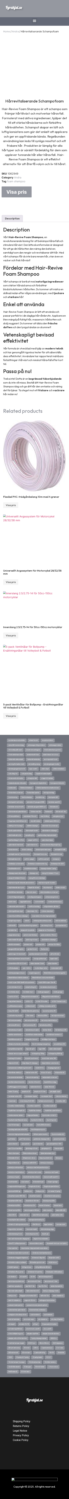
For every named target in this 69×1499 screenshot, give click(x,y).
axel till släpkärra (14, 1300)
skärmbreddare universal (49, 892)
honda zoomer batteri (16, 1115)
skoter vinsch (60, 887)
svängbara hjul (58, 816)
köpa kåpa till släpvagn (30, 1063)
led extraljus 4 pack (15, 1030)
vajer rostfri (33, 769)
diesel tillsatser (44, 1205)
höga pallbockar (32, 1115)
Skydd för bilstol (33, 887)
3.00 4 (36, 1348)
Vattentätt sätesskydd (16, 759)
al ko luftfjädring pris (16, 1333)
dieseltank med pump (52, 1196)
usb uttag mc (13, 773)
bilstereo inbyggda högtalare (18, 1257)
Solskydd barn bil (14, 859)
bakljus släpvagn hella (51, 1291)
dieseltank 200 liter (15, 1201)
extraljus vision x (46, 1163)
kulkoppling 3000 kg (55, 1053)
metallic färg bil (30, 987)
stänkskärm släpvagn (49, 830)
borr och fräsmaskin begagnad (19, 1239)
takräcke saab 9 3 (54, 802)
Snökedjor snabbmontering (37, 864)
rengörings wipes (15, 920)
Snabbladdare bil (14, 868)
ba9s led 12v (45, 1295)
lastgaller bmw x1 (32, 1039)
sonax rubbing (27, 849)
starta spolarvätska (15, 830)
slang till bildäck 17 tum (50, 873)
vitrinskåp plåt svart (15, 750)
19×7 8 (51, 1352)
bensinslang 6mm (45, 1276)
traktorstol (12, 788)
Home (6, 31)
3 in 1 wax (59, 1348)
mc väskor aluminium (48, 987)
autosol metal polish (16, 1305)
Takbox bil (48, 811)
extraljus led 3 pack (51, 1172)
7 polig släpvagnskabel (39, 1338)
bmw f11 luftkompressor (17, 1243)
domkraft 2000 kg (14, 1191)
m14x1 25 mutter (42, 1001)
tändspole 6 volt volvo (16, 802)
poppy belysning (14, 935)
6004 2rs (53, 1338)
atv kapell (12, 1324)
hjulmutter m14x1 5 (49, 1115)
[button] (34, 20)
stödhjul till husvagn (16, 826)
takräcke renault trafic (16, 807)
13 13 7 (48, 1357)
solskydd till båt (60, 849)
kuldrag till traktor (15, 1058)
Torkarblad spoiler (33, 792)
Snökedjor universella (16, 864)
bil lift (33, 1276)
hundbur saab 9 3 (34, 1106)
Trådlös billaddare (26, 788)
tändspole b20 (53, 797)
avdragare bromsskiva (47, 1300)
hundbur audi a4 (49, 1106)
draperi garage (53, 1182)
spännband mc (32, 845)
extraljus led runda (34, 1172)
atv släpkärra (42, 1319)
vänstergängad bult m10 (17, 769)
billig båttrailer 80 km (42, 1267)
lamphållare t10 (59, 1044)
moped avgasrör (34, 973)
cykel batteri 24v (57, 1215)
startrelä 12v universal (50, 826)
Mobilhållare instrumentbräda (42, 977)
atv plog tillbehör (57, 1319)
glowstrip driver (59, 1139)
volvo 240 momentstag (16, 745)
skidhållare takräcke (15, 892)
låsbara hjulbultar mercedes (18, 1044)
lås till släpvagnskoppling (41, 1044)
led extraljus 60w (45, 1025)
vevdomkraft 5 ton (33, 754)
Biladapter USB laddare (54, 1272)
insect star (12, 1101)
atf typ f (35, 1324)
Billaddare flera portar (16, 1272)
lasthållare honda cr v (54, 1034)
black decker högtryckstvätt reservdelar (34, 1248)
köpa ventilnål (13, 1063)
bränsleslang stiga (47, 1229)
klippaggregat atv (53, 1068)
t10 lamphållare (14, 816)
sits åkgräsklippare (34, 897)
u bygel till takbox (47, 778)
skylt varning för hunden (46, 883)
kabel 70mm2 (49, 1087)
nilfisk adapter (13, 968)
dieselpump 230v (49, 1201)
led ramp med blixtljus (49, 1020)
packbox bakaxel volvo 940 (37, 954)
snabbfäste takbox (30, 868)
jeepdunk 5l (26, 1091)
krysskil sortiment (31, 1058)
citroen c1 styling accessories (18, 1224)
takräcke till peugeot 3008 (35, 802)
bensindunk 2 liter (34, 1281)
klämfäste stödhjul (15, 1072)
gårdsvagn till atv (31, 1148)
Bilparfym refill (54, 1257)
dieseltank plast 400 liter (17, 1196)
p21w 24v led (55, 954)
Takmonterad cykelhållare (17, 811)
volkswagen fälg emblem (36, 745)
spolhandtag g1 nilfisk (16, 840)
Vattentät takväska (33, 759)
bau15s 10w (43, 1286)
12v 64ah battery (50, 1362)
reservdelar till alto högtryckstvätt (43, 916)
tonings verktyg (49, 792)
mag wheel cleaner (15, 1001)
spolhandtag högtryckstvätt (47, 835)
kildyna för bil (59, 1072)
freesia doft (58, 1148)
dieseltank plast (35, 1196)
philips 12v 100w (54, 944)
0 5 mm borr (25, 1371)
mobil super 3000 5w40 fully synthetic (21, 982)
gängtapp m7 (46, 1148)
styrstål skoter (35, 821)
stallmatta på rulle (15, 835)
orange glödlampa (40, 958)
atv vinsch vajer (29, 1319)
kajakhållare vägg (50, 1082)
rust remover (39, 901)
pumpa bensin (61, 925)
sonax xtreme (13, 849)
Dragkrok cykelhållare (51, 1186)
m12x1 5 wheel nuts (58, 1001)
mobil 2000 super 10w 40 (46, 982)
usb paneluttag (27, 773)
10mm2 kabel (39, 1367)
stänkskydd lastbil (32, 830)
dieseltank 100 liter (32, 1201)
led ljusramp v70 (29, 1025)
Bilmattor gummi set (37, 1262)
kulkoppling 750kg (38, 1053)
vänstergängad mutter (51, 764)
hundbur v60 (60, 1101)
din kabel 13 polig (54, 1191)
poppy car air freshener (46, 930)
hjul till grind (51, 1120)
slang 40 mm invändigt (37, 878)
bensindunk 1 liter (51, 1281)
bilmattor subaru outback (17, 1262)
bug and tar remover (15, 1229)
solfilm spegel (29, 859)
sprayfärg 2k (29, 835)
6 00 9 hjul (31, 1343)
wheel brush (33, 740)
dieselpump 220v (14, 1205)
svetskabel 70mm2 (30, 816)
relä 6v (27, 920)
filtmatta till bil (14, 1158)
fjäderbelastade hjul (48, 1153)
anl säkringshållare (15, 1329)
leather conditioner (15, 1034)
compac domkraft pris (36, 1220)
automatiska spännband (17, 1310)
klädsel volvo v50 (31, 1072)
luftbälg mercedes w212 (47, 1006)
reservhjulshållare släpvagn (18, 916)
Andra (15, 31)
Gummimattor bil (58, 1134)
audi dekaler (48, 1314)
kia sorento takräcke (15, 1077)
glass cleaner (13, 1144)
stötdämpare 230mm (52, 821)
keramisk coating (32, 1077)
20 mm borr (26, 1352)
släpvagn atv (34, 873)
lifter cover (30, 1015)
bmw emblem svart (36, 1243)
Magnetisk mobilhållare (50, 996)
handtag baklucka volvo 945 (18, 1129)
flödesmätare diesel (30, 1153)
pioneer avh (28, 944)
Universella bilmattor (16, 778)
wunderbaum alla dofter (17, 740)
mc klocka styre (14, 992)
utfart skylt (45, 769)
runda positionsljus (55, 901)
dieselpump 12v (29, 1205)
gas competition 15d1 (54, 1144)
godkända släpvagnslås (42, 1139)
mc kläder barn (28, 992)
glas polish (25, 1144)
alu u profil (47, 1329)
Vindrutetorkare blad (16, 754)
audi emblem (35, 1314)
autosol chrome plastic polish (37, 1305)
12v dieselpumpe (34, 1362)
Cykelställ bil (24, 1215)
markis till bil (13, 996)
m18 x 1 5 (29, 1001)
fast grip (58, 1158)
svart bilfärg (45, 816)
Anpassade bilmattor (49, 1324)
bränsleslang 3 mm (15, 1234)
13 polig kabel (37, 1357)
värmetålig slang (34, 764)
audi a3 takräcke (14, 1319)
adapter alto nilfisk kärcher (18, 1338)
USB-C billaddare (58, 769)
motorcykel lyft (56, 968)
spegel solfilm (33, 840)
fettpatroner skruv (29, 1158)
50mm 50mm (44, 1343)
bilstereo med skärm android (18, 1253)
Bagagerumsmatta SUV (28, 1295)
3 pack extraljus (47, 1348)
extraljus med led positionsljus (37, 1167)
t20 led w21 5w (61, 811)
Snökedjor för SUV (57, 864)
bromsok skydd (31, 1229)
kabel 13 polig (13, 1091)
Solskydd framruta (40, 854)
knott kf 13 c (40, 1068)
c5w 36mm (36, 1224)
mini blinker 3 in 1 (15, 987)
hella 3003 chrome (43, 1125)
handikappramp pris (38, 1129)
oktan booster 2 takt (37, 963)
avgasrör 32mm (30, 1300)
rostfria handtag (34, 906)
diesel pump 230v (14, 1210)
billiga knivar (26, 1267)
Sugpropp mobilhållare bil (17, 821)
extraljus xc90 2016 (29, 1163)
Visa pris (16, 192)
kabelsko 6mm (35, 1087)
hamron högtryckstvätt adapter (19, 1134)
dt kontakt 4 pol (38, 1182)
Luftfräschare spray (15, 1006)
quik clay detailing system (28, 925)
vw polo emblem (47, 740)
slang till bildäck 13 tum (17, 878)
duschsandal (13, 1182)
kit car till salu (46, 1072)
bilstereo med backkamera (42, 1253)
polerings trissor (32, 939)
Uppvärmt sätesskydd (43, 773)
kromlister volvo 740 (49, 1058)
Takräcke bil (54, 807)
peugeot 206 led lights (16, 949)
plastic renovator (14, 944)
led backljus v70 (60, 1030)
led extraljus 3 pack (32, 1030)
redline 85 (12, 925)
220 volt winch (13, 1352)
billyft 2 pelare (13, 1267)
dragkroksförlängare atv (17, 1186)
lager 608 (42, 1049)
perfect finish (32, 949)
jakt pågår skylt (55, 1091)
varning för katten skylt (16, 764)
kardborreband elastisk (16, 1082)
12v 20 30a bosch (14, 1367)
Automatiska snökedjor (37, 1310)
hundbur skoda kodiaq (16, 1106)
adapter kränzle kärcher (51, 1333)
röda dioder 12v (32, 911)
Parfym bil (44, 949)
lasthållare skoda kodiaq (34, 1034)
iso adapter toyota (31, 1096)
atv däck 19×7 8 (24, 1324)
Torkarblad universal (16, 792)
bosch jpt (45, 1234)
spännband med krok (16, 845)
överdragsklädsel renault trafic (19, 958)
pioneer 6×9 (40, 944)
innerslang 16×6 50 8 (27, 1101)
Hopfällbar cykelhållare (53, 1110)
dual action (25, 1182)
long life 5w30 (13, 1011)
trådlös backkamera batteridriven (47, 788)
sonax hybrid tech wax (43, 849)
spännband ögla (47, 840)
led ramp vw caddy (15, 1020)
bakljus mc (12, 1295)
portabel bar (13, 930)
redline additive (60, 920)
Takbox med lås (35, 811)
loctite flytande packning (30, 1011)
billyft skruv (53, 1262)
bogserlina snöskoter (41, 1239)
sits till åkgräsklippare (16, 897)
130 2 (10, 1357)
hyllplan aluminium (45, 1101)
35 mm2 (27, 1348)
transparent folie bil (57, 783)
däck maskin (47, 1210)
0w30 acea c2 (13, 1371)
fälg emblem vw (14, 1163)
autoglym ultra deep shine (17, 1314)
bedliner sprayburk (15, 1286)
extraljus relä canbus (16, 1167)
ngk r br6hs (26, 968)
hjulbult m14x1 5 (37, 1120)
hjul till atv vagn (14, 1125)
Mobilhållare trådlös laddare (18, 977)
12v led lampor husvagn (17, 1362)
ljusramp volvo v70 (49, 1011)
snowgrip (56, 859)
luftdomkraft (30, 1006)
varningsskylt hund (50, 759)
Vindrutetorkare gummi (52, 750)
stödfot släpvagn (32, 826)
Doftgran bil (40, 1191)
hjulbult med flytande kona (18, 1120)
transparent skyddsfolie (38, 783)
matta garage (57, 992)
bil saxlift (23, 1276)
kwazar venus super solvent (18, 1053)
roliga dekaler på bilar (51, 906)
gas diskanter (38, 1144)
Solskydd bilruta (56, 854)
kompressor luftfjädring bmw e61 (20, 1068)
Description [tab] (12, 218)
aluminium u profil (33, 1329)
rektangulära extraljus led (42, 920)
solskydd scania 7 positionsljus (19, 854)
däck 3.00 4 (12, 1215)
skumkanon (47, 887)
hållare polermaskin (41, 1134)
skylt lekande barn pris (16, 887)
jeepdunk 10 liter (40, 1091)
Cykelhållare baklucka (40, 1215)
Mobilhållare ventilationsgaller (54, 973)
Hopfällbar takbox (35, 1110)
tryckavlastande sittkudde (17, 783)
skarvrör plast (31, 892)
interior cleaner (61, 1096)
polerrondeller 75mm (48, 935)
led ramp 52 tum (14, 1025)
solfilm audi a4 (43, 859)
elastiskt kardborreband (31, 1177)
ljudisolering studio (15, 1015)
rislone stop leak (47, 911)
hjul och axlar (28, 1125)
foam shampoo (16, 181)
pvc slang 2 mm (46, 925)
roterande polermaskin (16, 906)
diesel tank (58, 1205)
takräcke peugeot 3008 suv (37, 807)
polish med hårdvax (30, 935)
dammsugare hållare (32, 1210)
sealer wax (12, 901)
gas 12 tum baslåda (15, 1148)
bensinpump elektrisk (16, 1281)
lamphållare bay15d (15, 1049)
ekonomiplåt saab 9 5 (51, 1177)
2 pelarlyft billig (39, 1352)
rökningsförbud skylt (16, 911)
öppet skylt (53, 958)
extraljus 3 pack (14, 1177)
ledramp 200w (42, 1015)
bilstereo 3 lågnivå (38, 1257)
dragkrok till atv (34, 1186)
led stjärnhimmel (58, 1015)
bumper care (60, 1224)
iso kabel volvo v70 (15, 1096)
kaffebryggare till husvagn (17, 1087)
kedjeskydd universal (50, 1077)
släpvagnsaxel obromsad (17, 873)
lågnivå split (30, 1049)
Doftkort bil (28, 1191)
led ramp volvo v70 (31, 1020)
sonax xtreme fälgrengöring (50, 845)
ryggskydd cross (25, 901)
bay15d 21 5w (30, 1286)
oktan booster (52, 963)
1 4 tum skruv (53, 1367)
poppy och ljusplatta (27, 930)
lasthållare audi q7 (15, 1039)
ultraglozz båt (32, 778)
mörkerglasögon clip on (17, 973)
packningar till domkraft (17, 954)
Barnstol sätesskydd (15, 1291)
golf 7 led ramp (24, 1139)
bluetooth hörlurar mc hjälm (57, 1243)
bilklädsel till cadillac (35, 1272)
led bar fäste (47, 1030)
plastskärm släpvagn (49, 939)
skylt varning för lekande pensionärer (21, 883)
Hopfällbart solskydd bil (17, 1110)
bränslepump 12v (32, 1234)
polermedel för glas (15, 939)
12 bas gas (27, 1367)
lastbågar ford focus (48, 1039)
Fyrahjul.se (14, 7)
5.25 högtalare (58, 1343)
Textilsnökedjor (27, 797)
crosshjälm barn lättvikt (17, 1220)
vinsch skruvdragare (33, 750)
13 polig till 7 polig (22, 1357)
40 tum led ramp (14, 1348)
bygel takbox (48, 1224)
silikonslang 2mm (51, 897)
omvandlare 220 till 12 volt (17, 963)
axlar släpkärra (58, 1295)
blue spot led (13, 1248)
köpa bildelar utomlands (50, 1063)
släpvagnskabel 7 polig (48, 868)
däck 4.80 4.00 (60, 1210)
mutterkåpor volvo (41, 968)
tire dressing (13, 797)
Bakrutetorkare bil (32, 1291)
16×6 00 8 (61, 1352)
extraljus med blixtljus (16, 1172)
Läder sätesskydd (55, 1049)
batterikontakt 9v (56, 1286)
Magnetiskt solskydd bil (30, 996)
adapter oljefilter (33, 1333)
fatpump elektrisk (45, 1158)
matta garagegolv (43, 992)
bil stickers (12, 1276)
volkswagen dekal (55, 745)
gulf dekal (12, 1139)
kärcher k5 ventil (34, 1082)
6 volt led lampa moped (16, 1343)
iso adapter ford (46, 1096)
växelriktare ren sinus (50, 754)
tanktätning (40, 797)
